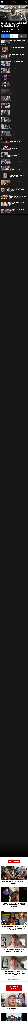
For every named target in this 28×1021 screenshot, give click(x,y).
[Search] (26, 2)
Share (6, 36)
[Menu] (2, 2)
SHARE (15, 36)
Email (23, 36)
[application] (14, 13)
